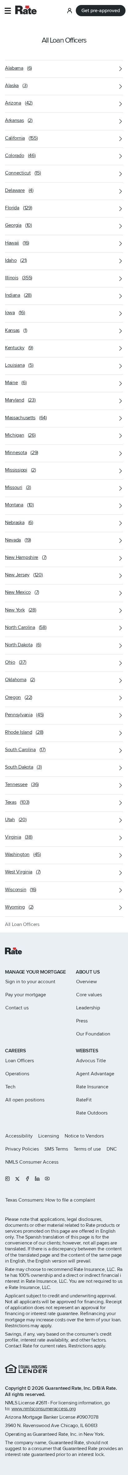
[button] (7, 10)
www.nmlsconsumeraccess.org (43, 1409)
